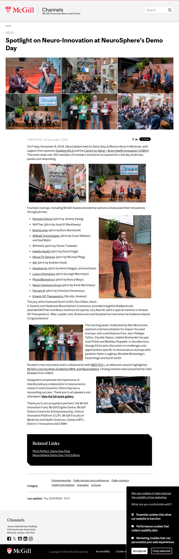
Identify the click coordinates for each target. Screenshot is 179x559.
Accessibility (103, 551)
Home (8, 26)
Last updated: (34, 498)
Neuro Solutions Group (47, 285)
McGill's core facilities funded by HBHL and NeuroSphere (63, 369)
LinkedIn (25, 538)
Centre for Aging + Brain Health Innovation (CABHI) (116, 150)
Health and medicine (63, 484)
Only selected (161, 551)
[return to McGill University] (19, 551)
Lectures (96, 484)
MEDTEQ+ (98, 364)
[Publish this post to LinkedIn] (136, 139)
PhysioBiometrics (44, 279)
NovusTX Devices (44, 257)
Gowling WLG (65, 150)
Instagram (31, 538)
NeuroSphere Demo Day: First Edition (56, 455)
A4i (35, 262)
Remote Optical (43, 218)
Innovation (83, 484)
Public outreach (120, 480)
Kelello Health (41, 251)
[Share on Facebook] (133, 139)
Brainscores (40, 230)
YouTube (20, 538)
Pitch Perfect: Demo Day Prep (51, 451)
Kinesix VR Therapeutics (48, 296)
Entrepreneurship (61, 480)
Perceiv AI (39, 290)
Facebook (9, 538)
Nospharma (40, 268)
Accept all (139, 551)
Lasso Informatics (44, 273)
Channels (52, 9)
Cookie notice (123, 551)
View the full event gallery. (57, 396)
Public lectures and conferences (91, 480)
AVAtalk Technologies (46, 235)
